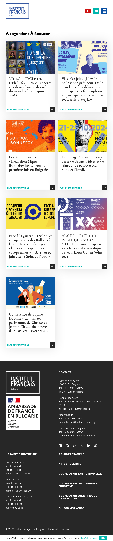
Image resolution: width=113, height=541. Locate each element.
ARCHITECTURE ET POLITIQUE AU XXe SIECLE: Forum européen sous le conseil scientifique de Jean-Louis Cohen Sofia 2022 (82, 246)
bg (96, 11)
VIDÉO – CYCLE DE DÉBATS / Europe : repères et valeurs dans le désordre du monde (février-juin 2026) (30, 87)
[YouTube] (88, 11)
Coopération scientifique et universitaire (79, 497)
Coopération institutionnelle (80, 473)
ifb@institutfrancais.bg (71, 391)
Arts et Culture (70, 463)
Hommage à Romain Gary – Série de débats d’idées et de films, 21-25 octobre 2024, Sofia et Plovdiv (83, 163)
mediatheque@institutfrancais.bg (77, 422)
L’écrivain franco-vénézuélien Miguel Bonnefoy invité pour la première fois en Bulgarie (28, 163)
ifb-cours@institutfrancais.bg (74, 408)
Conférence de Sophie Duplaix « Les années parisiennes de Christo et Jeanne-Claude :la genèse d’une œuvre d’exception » (29, 322)
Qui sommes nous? (71, 508)
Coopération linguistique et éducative (79, 484)
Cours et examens (71, 454)
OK (103, 538)
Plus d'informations (18, 109)
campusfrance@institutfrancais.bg (77, 435)
